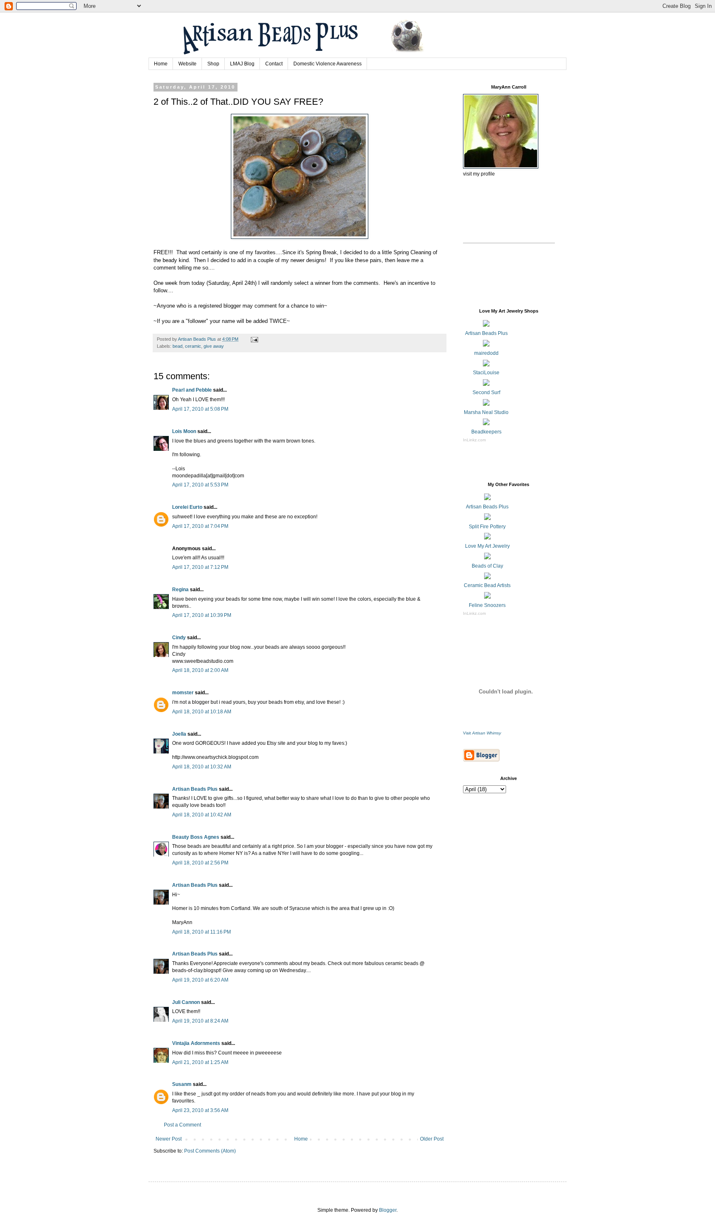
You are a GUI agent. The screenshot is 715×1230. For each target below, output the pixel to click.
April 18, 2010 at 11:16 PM (201, 932)
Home (161, 64)
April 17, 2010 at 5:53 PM (200, 485)
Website (187, 64)
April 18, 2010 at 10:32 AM (201, 767)
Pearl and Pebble (192, 390)
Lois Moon (184, 431)
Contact (274, 64)
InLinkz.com (474, 440)
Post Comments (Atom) (210, 1151)
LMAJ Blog (242, 64)
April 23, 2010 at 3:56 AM (200, 1110)
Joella (179, 734)
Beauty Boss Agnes (195, 837)
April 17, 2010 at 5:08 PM (200, 409)
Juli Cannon (186, 1002)
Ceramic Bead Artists (487, 585)
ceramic (193, 346)
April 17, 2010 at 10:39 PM (201, 615)
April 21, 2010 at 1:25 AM (200, 1062)
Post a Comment (182, 1125)
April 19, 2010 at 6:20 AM (200, 980)
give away (214, 346)
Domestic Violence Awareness (327, 64)
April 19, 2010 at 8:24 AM (200, 1021)
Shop (213, 64)
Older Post (432, 1139)
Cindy (179, 637)
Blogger (387, 1210)
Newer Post (169, 1139)
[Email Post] (254, 339)
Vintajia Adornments (196, 1043)
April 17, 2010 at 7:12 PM (200, 567)
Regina (180, 589)
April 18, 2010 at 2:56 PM (200, 863)
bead (177, 346)
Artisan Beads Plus (195, 789)
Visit (482, 733)
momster (183, 693)
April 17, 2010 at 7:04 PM (200, 526)
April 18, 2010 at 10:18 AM (201, 712)
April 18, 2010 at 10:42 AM (201, 815)
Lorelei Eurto (187, 507)
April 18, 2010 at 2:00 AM (200, 670)
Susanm (182, 1084)
